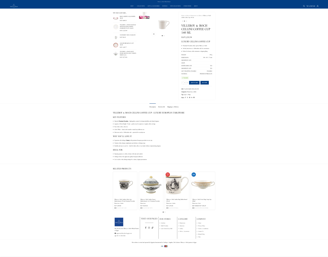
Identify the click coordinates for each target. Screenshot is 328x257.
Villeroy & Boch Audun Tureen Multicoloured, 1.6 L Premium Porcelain (150, 200)
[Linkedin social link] (192, 97)
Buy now (204, 82)
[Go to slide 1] (162, 35)
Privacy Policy (201, 226)
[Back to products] (184, 21)
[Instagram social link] (149, 228)
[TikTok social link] (152, 228)
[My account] (317, 6)
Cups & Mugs (187, 94)
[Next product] (186, 21)
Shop (187, 15)
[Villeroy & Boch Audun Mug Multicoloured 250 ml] (177, 185)
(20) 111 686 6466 (120, 235)
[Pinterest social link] (190, 97)
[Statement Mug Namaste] (116, 37)
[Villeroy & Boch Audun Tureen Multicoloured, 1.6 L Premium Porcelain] (151, 185)
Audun (121, 203)
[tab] (152, 106)
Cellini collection (124, 127)
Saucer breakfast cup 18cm (127, 44)
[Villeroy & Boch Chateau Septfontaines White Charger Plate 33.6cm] (116, 27)
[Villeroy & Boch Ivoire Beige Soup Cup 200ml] (203, 185)
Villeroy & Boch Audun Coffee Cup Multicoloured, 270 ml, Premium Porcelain (124, 200)
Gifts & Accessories (184, 231)
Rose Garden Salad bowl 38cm (127, 17)
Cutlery (181, 228)
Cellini (199, 15)
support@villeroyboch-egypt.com (124, 233)
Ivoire (199, 203)
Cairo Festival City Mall (166, 228)
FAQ (199, 237)
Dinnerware (193, 15)
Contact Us (200, 231)
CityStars (163, 223)
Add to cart (194, 82)
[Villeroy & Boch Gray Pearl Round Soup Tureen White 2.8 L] (116, 54)
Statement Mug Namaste (127, 35)
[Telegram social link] (194, 97)
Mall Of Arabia (164, 226)
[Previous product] (182, 21)
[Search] (304, 6)
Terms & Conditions (203, 228)
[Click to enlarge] (154, 34)
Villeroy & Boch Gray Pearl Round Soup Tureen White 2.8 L (128, 53)
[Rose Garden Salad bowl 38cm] (116, 18)
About (199, 223)
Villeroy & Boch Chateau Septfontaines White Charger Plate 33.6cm (128, 26)
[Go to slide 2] (164, 212)
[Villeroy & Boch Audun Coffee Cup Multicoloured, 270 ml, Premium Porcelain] (125, 185)
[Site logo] (14, 6)
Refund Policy (201, 234)
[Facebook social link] (185, 97)
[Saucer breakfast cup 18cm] (116, 45)
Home (182, 15)
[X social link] (187, 97)
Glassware (182, 226)
